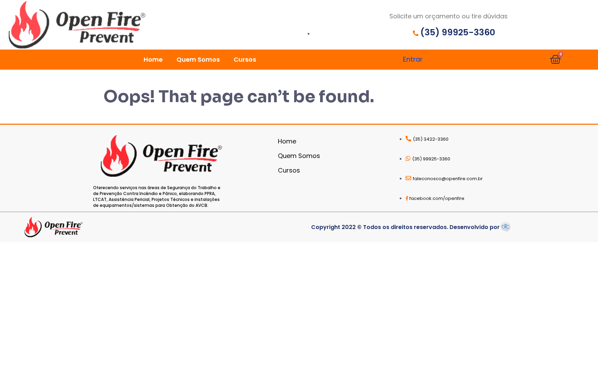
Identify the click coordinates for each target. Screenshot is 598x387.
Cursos (245, 59)
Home (153, 59)
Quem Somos (198, 59)
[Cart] (555, 60)
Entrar (413, 59)
